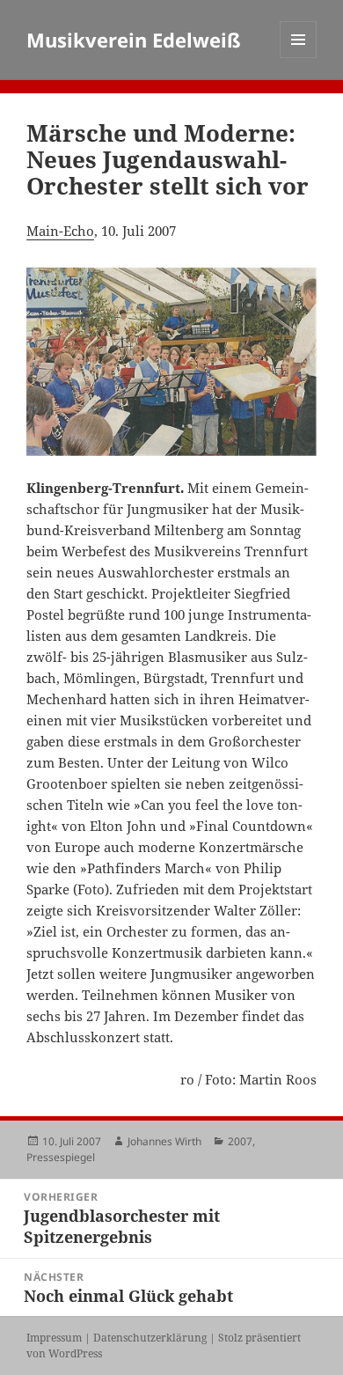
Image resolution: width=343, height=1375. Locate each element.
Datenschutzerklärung (150, 1337)
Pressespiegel (60, 1157)
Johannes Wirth (164, 1141)
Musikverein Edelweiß (133, 39)
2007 (240, 1141)
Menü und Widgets (299, 57)
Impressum (54, 1337)
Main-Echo (60, 230)
